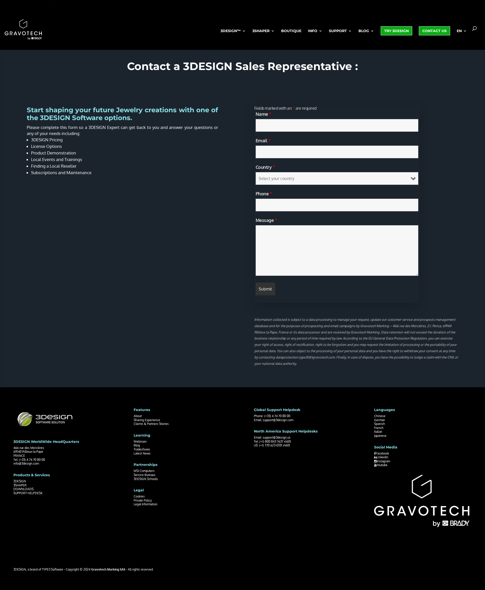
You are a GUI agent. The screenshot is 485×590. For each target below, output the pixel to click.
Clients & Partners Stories (151, 424)
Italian (378, 432)
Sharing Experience (147, 420)
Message (266, 220)
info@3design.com (26, 463)
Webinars (140, 441)
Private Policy (143, 500)
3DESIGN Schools (146, 479)
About (138, 416)
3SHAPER (20, 485)
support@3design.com (278, 420)
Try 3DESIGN (396, 31)
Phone (264, 193)
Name (264, 114)
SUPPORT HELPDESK (27, 493)
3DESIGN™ (231, 31)
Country (265, 167)
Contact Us (434, 31)
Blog (363, 31)
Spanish (379, 424)
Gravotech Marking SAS (108, 569)
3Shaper (261, 31)
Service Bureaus (144, 475)
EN (459, 31)
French (378, 428)
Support (338, 31)
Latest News (142, 453)
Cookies (139, 496)
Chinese (379, 416)
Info (312, 31)
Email (263, 140)
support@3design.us (276, 437)
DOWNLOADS (23, 489)
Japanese (380, 436)
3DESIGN (19, 481)
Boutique (291, 31)
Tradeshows (142, 449)
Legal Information (145, 504)
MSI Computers (144, 471)
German (379, 420)
